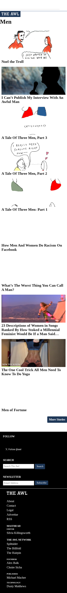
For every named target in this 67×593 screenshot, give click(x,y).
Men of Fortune (14, 410)
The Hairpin (14, 552)
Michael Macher (16, 577)
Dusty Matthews (16, 586)
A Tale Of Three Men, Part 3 (24, 138)
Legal (10, 510)
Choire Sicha (14, 567)
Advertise (12, 514)
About (10, 501)
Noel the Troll (12, 61)
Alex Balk (13, 562)
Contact (11, 505)
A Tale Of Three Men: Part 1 (24, 209)
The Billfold (14, 548)
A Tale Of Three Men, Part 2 (24, 173)
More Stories (57, 419)
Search (40, 466)
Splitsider (12, 543)
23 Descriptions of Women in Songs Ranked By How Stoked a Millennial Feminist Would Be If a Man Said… (30, 329)
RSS (9, 519)
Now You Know (11, 364)
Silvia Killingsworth (18, 532)
